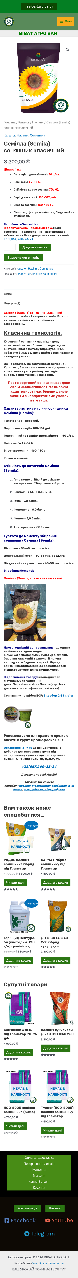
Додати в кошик (35, 247)
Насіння (38, 122)
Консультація (27, 1208)
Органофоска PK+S (18, 747)
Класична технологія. (33, 333)
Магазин (39, 1175)
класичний (24, 274)
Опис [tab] (8, 294)
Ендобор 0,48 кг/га (58, 695)
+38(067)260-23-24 (19, 239)
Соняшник (37, 135)
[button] (67, 49)
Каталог (23, 122)
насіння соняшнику (44, 274)
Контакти (39, 1169)
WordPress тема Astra (48, 1263)
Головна (10, 122)
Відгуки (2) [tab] (12, 303)
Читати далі (15, 882)
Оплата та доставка (39, 1157)
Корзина (39, 1187)
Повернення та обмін (39, 1164)
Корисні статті (39, 1181)
